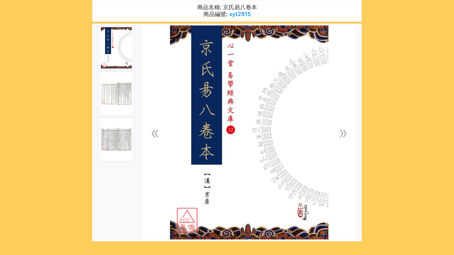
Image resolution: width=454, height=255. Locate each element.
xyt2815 (240, 14)
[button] (154, 133)
